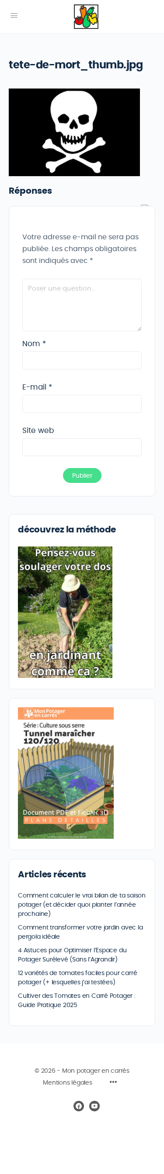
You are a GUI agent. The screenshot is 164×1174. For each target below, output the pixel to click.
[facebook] (78, 1106)
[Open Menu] (14, 15)
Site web (38, 430)
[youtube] (94, 1106)
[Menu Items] (113, 1083)
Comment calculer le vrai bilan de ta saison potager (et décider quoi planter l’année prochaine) (82, 905)
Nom (34, 344)
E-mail (37, 387)
